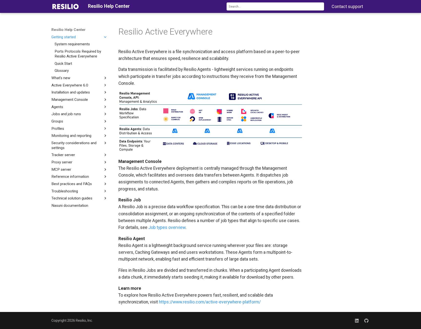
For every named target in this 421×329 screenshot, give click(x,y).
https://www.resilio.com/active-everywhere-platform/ (210, 302)
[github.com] (366, 320)
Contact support (347, 6)
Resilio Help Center (68, 30)
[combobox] (275, 6)
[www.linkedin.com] (357, 320)
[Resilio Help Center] (65, 6)
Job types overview (166, 227)
